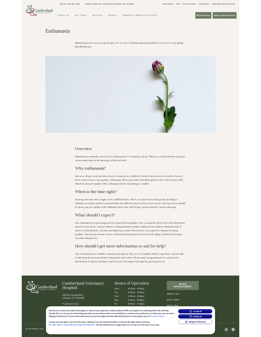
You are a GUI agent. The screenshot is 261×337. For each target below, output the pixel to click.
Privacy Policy (157, 316)
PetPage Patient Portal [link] (223, 4)
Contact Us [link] (204, 4)
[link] (39, 11)
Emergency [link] (168, 4)
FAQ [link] (178, 4)
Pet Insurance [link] (189, 4)
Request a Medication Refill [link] (140, 15)
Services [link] (97, 15)
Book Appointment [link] (224, 15)
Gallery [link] (112, 15)
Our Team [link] (81, 15)
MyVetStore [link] (203, 15)
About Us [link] (63, 15)
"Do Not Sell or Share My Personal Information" (72, 325)
